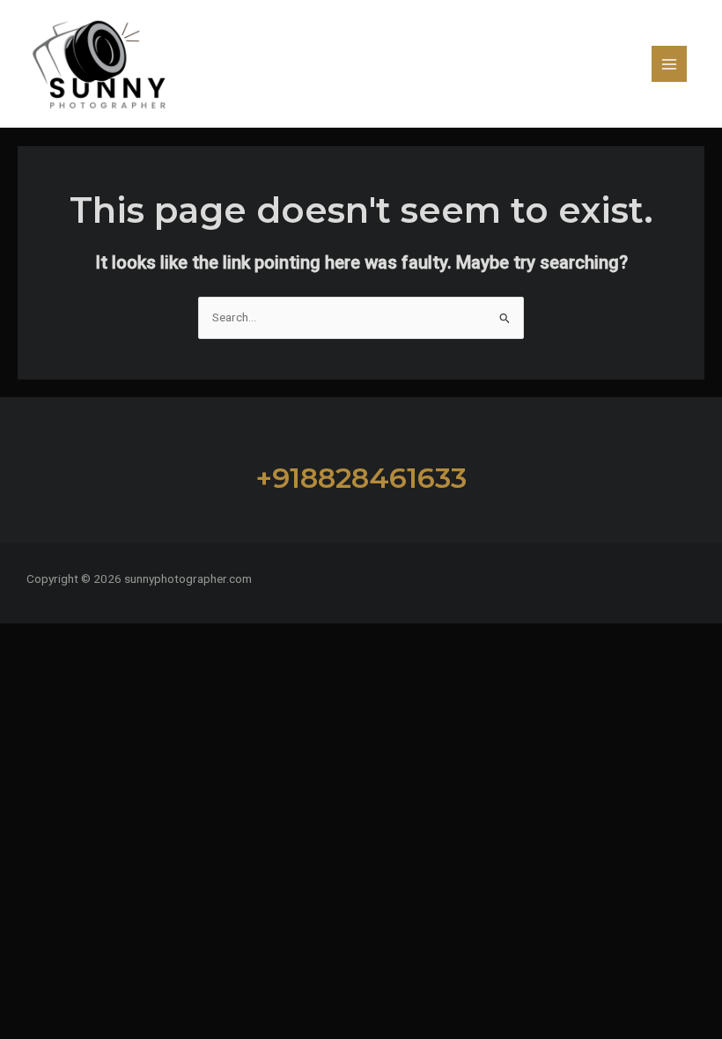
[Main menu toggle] (670, 64)
